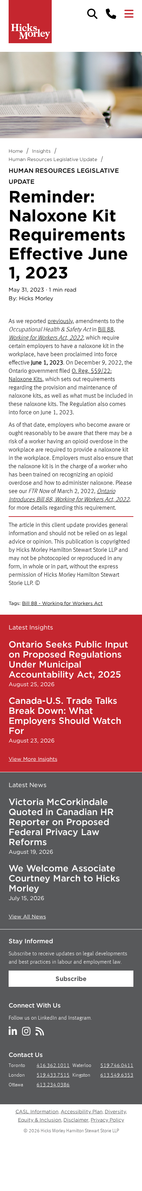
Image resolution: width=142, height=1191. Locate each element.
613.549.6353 (116, 1075)
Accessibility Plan (82, 1111)
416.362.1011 (53, 1065)
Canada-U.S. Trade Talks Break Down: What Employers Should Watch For (65, 715)
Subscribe (71, 978)
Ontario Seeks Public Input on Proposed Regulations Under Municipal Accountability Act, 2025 (68, 659)
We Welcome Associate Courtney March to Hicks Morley (64, 878)
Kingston (81, 1075)
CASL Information (37, 1111)
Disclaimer (76, 1120)
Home (16, 151)
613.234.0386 (53, 1085)
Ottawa (16, 1085)
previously (60, 321)
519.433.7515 (53, 1075)
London (17, 1075)
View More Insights (33, 759)
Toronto (17, 1065)
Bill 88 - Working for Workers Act (62, 603)
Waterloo (81, 1065)
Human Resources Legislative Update (53, 159)
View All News (27, 917)
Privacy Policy (107, 1120)
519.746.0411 (116, 1065)
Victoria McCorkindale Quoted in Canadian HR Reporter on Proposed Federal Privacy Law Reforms (61, 821)
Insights (41, 151)
